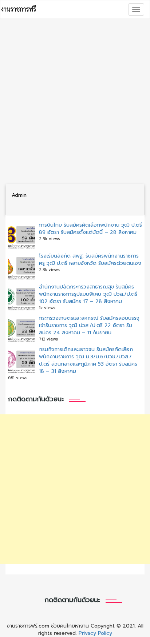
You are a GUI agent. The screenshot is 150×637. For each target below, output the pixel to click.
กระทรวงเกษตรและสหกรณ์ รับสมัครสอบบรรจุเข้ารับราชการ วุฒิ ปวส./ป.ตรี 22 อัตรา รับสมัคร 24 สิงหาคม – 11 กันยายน (89, 325)
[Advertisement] (75, 101)
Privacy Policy (95, 633)
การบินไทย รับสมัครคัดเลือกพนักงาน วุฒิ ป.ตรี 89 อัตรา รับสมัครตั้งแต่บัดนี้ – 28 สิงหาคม (90, 228)
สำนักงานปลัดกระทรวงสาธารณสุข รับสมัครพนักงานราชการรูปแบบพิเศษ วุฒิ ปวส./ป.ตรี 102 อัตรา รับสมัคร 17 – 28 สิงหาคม (88, 294)
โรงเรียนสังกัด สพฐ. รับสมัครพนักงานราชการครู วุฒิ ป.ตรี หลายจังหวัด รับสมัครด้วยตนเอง (90, 259)
